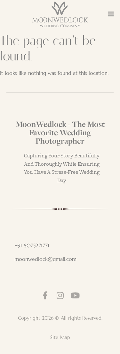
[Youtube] (75, 295)
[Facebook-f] (45, 295)
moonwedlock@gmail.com (45, 259)
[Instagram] (60, 295)
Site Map (60, 337)
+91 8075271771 (31, 245)
